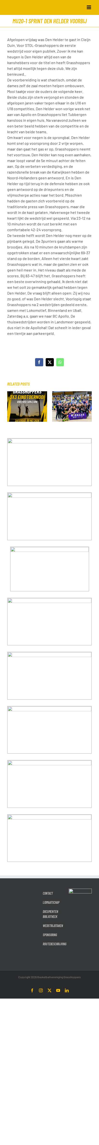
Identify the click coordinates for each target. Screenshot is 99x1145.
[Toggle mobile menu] (89, 7)
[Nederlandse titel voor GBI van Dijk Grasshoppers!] (72, 393)
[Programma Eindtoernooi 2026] (27, 393)
